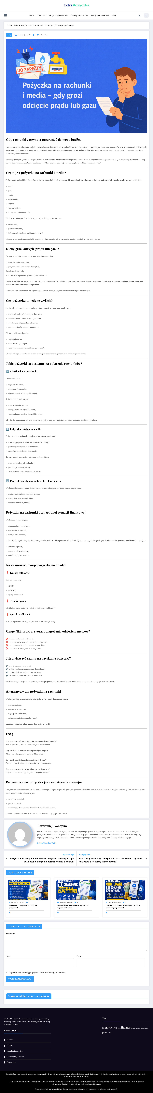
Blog (114, 15)
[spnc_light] (146, 15)
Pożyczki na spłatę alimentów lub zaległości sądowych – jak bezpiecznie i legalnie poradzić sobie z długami (42, 860)
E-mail (79, 956)
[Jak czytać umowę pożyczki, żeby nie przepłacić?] (28, 890)
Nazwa (8, 956)
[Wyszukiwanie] (139, 16)
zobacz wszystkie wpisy (46, 843)
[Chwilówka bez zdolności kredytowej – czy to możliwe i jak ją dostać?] (125, 890)
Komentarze (10, 933)
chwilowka (111, 1027)
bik (103, 1028)
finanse (125, 1027)
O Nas (9, 1045)
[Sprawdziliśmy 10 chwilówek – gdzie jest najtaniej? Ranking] (76, 890)
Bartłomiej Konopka (24, 35)
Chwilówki (41, 15)
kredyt (133, 1028)
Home (31, 15)
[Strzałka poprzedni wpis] (6, 858)
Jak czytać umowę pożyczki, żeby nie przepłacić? (23, 906)
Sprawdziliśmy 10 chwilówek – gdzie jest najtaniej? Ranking (72, 906)
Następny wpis (84, 855)
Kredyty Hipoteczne (79, 15)
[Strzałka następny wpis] (146, 858)
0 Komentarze (44, 35)
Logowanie (11, 1062)
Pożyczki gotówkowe (58, 15)
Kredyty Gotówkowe (100, 15)
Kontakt (10, 1040)
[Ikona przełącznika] (5, 15)
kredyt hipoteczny (142, 1028)
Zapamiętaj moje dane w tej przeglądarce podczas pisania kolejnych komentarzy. (37, 973)
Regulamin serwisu (15, 1051)
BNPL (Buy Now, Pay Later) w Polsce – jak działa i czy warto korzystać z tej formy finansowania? (111, 860)
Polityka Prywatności (15, 1056)
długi (119, 1028)
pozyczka (107, 1032)
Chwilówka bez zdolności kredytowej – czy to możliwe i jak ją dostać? (123, 906)
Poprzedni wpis (68, 855)
